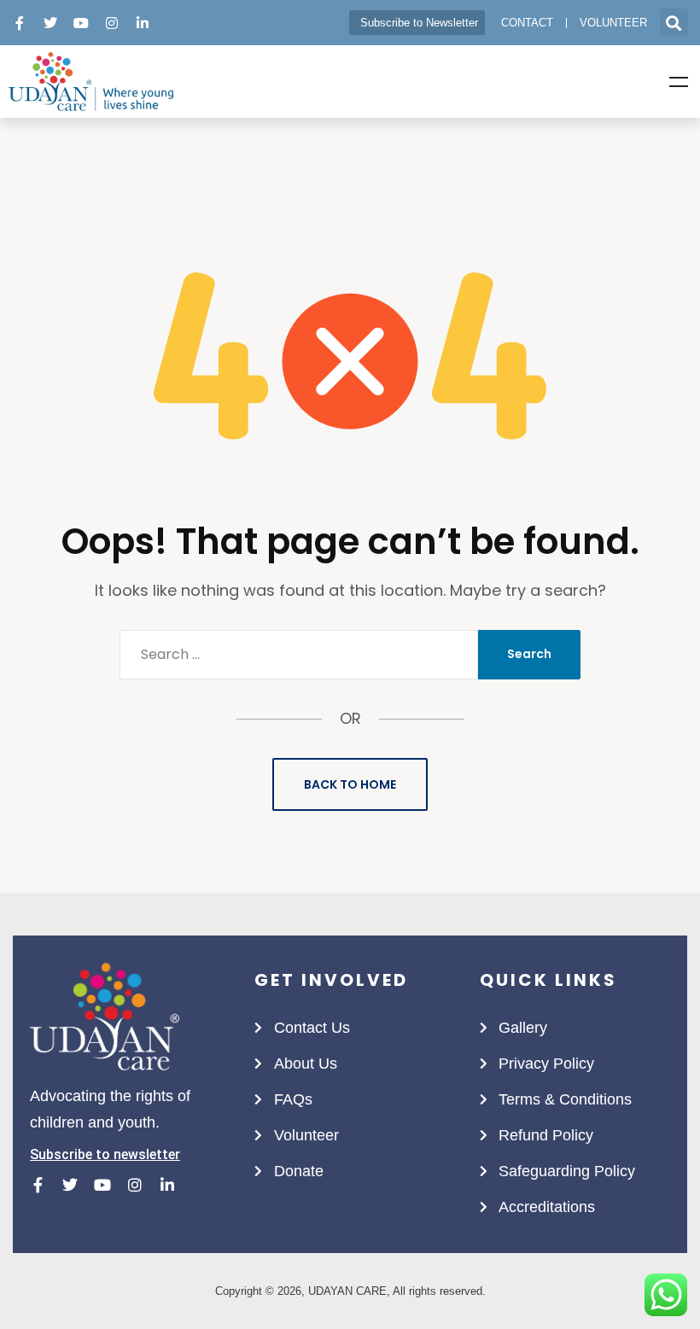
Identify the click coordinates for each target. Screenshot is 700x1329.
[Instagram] (112, 23)
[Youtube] (81, 23)
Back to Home (350, 784)
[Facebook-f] (19, 23)
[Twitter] (50, 23)
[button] (674, 23)
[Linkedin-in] (142, 23)
